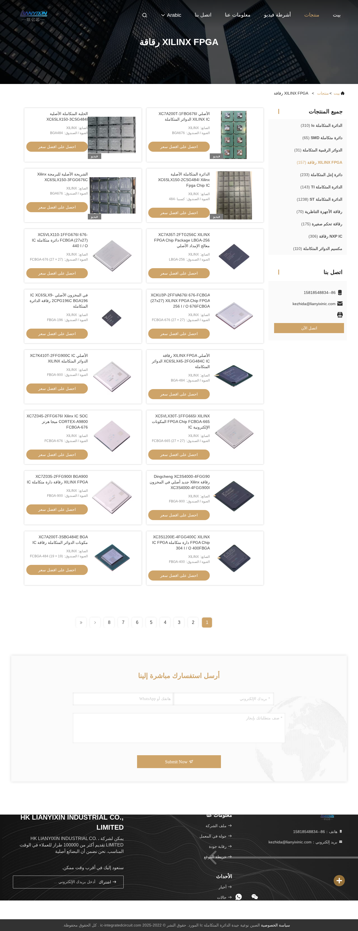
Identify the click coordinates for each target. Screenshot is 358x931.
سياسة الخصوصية (275, 925)
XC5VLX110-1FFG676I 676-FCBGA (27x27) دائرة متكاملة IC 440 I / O (60, 240)
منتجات (311, 15)
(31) (318, 150)
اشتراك (105, 882)
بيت (337, 15)
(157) (319, 162)
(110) (317, 248)
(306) (325, 236)
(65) (322, 137)
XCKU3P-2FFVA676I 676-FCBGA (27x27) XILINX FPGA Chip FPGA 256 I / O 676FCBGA (180, 300)
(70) (319, 211)
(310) (321, 125)
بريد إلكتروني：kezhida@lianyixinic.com (303, 842)
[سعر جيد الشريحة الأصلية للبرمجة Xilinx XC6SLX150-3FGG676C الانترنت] (112, 195)
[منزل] (33, 14)
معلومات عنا (238, 15)
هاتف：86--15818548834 (315, 831)
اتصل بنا (203, 15)
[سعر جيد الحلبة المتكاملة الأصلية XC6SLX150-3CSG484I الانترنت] (112, 135)
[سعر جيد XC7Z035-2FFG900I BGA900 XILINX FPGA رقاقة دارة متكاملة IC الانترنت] (112, 498)
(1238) (319, 199)
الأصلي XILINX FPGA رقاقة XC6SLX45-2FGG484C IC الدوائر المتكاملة (181, 361)
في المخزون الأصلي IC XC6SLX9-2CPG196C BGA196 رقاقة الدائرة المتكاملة (59, 300)
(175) (321, 224)
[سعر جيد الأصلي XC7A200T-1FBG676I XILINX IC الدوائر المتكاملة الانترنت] (234, 135)
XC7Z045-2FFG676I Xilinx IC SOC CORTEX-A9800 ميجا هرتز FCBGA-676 (57, 421)
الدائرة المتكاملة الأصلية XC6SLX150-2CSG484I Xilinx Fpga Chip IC (184, 180)
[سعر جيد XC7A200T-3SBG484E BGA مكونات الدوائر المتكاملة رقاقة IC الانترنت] (112, 558)
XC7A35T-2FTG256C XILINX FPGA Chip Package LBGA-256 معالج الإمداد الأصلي (182, 240)
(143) (321, 187)
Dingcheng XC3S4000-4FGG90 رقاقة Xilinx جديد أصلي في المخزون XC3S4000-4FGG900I (180, 482)
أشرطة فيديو (277, 15)
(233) (321, 174)
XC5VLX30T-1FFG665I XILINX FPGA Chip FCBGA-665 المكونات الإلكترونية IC (181, 421)
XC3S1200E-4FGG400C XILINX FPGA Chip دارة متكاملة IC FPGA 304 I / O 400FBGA (181, 542)
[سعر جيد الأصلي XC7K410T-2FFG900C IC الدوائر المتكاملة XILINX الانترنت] (112, 377)
